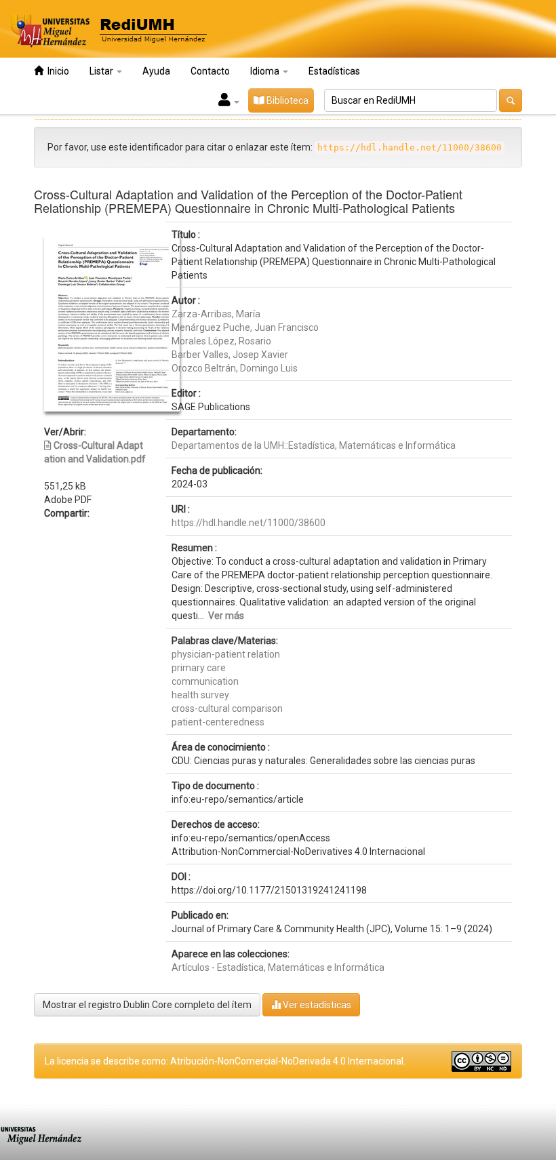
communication (205, 681)
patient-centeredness (218, 722)
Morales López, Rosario (221, 341)
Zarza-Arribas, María (216, 313)
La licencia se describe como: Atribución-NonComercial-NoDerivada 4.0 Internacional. (225, 1061)
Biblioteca (286, 100)
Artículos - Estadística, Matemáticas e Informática (278, 967)
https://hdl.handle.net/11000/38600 (248, 522)
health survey (200, 694)
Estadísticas (334, 71)
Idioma (265, 71)
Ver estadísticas (316, 1004)
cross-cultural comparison (227, 708)
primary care (199, 667)
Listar (102, 71)
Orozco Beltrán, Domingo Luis (235, 368)
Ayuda (156, 71)
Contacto (210, 71)
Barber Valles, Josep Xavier (230, 354)
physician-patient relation (226, 654)
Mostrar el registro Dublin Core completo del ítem (147, 1004)
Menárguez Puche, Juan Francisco (245, 327)
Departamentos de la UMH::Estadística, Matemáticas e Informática (314, 445)
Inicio (56, 71)
